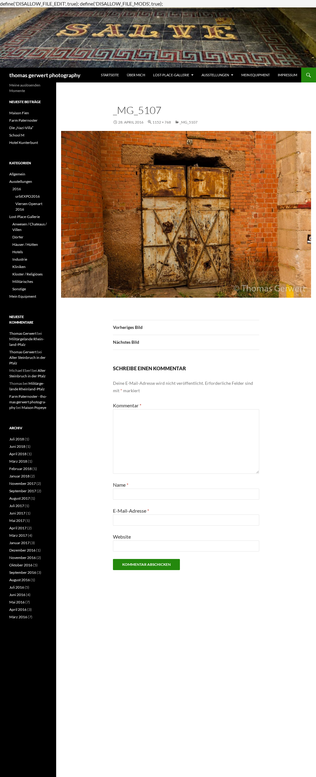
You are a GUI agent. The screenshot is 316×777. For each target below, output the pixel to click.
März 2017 (18, 535)
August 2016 (19, 580)
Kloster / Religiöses (27, 274)
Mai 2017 (17, 520)
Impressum (287, 75)
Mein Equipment (255, 75)
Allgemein (17, 174)
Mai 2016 (17, 602)
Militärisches (22, 281)
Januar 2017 (19, 542)
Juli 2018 (16, 439)
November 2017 (22, 483)
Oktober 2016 (20, 565)
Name (120, 485)
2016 (16, 189)
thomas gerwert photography (45, 75)
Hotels (17, 252)
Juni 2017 (17, 513)
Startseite (110, 75)
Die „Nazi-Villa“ (21, 127)
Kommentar (127, 405)
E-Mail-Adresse (131, 511)
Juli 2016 (16, 587)
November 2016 (22, 557)
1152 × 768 (161, 122)
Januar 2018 (19, 476)
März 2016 (18, 617)
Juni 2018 (17, 446)
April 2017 (18, 528)
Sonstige (19, 289)
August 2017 (19, 498)
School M (16, 135)
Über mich (136, 75)
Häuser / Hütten (25, 244)
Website (122, 537)
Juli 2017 (16, 505)
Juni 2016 (17, 594)
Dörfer (17, 237)
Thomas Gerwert (22, 333)
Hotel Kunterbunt (23, 142)
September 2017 (22, 491)
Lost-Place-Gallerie (171, 75)
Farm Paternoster (23, 120)
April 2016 (18, 609)
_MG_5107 (189, 122)
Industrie (19, 259)
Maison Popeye (34, 407)
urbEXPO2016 (27, 196)
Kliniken (19, 266)
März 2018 (18, 461)
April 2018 (18, 454)
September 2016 (22, 572)
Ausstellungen (215, 75)
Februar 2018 (20, 468)
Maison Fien (19, 113)
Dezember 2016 (22, 550)
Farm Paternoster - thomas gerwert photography (28, 402)
